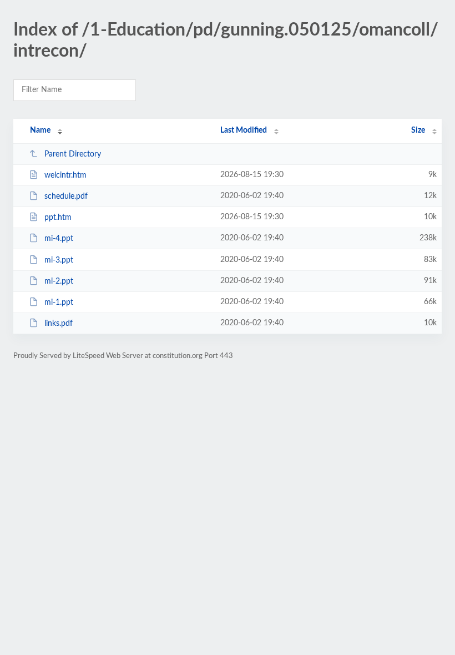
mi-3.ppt (58, 260)
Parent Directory (72, 154)
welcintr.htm (65, 175)
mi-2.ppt (58, 281)
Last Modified (243, 130)
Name (40, 130)
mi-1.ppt (58, 302)
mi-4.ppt (58, 239)
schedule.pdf (66, 196)
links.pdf (58, 324)
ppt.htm (58, 217)
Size (418, 130)
